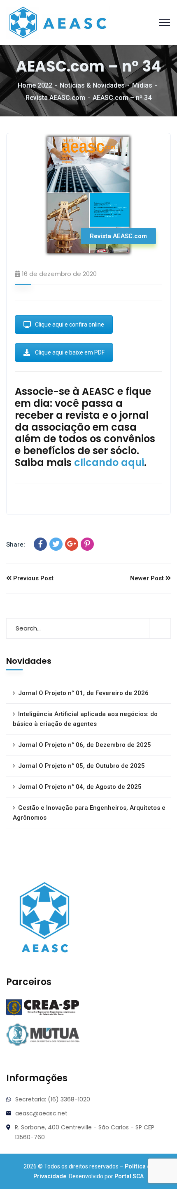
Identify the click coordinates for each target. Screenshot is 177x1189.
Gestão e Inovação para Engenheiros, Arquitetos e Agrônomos (89, 812)
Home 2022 (35, 85)
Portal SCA (129, 1176)
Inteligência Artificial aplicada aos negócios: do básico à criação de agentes (85, 719)
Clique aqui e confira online (69, 324)
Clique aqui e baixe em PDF (70, 352)
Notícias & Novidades (92, 85)
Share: (15, 544)
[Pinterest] (87, 544)
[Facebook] (40, 544)
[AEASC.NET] (58, 22)
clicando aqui (109, 462)
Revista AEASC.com (55, 98)
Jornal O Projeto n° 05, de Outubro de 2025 (81, 765)
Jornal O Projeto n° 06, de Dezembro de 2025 (84, 745)
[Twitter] (56, 544)
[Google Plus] (71, 544)
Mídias (142, 85)
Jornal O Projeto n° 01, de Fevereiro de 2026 (83, 693)
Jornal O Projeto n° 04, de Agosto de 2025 (80, 786)
